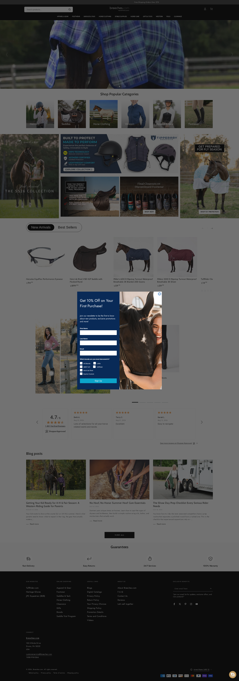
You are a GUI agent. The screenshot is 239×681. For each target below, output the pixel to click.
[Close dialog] (159, 294)
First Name (84, 328)
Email (82, 349)
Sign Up (98, 380)
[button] (232, 674)
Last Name (84, 339)
